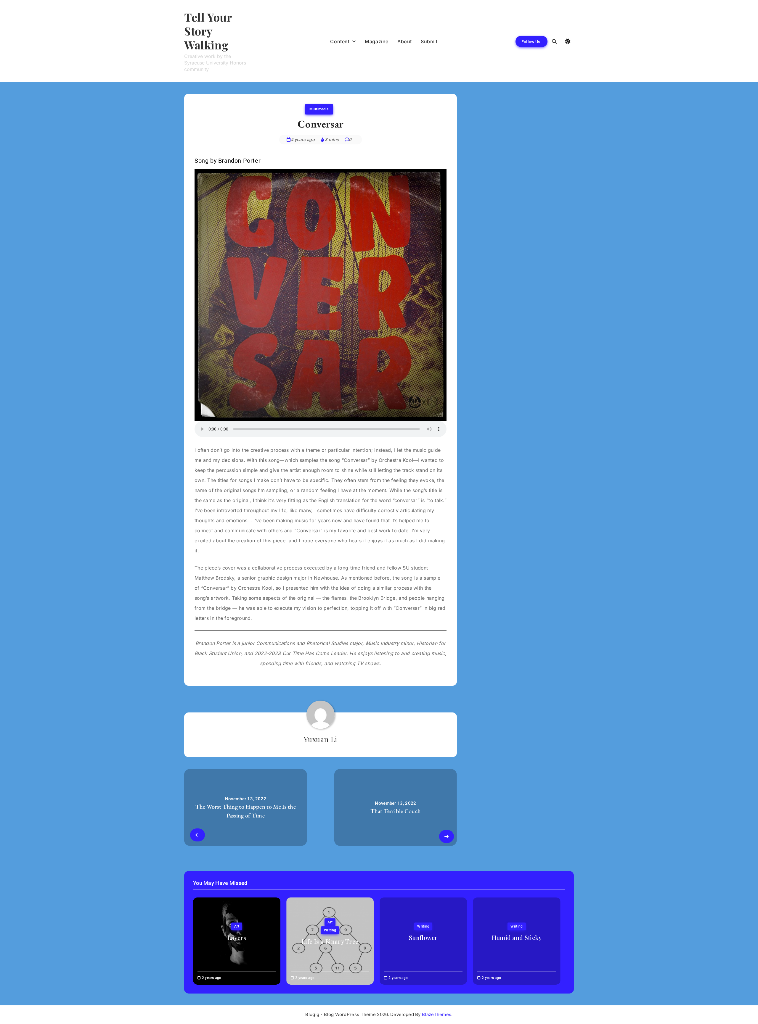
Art (236, 926)
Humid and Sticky (517, 937)
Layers (236, 937)
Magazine (376, 41)
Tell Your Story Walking (208, 30)
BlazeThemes (436, 1014)
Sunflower (423, 937)
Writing (330, 930)
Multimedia (319, 109)
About (404, 41)
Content (339, 41)
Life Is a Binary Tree (330, 941)
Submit (429, 41)
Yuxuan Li (320, 739)
